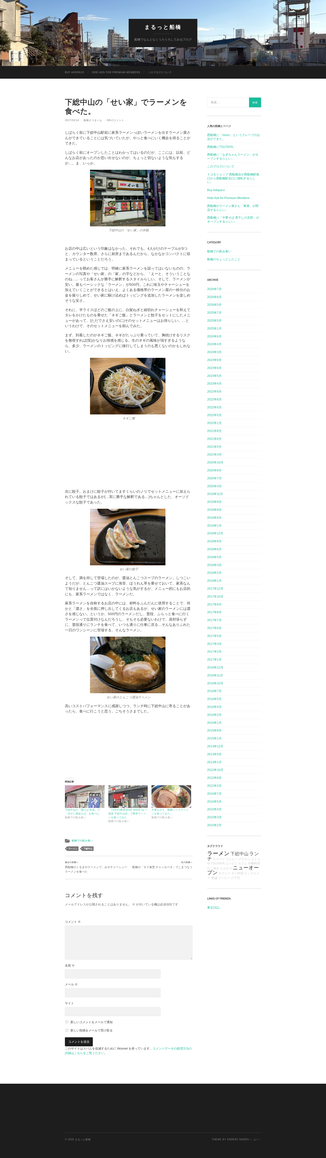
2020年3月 (214, 486)
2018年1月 (214, 580)
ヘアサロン (243, 859)
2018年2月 (214, 572)
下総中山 (87, 848)
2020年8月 (214, 470)
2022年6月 (214, 407)
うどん (230, 859)
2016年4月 (214, 706)
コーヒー (224, 877)
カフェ (242, 863)
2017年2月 (214, 651)
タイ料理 (237, 873)
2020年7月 (214, 478)
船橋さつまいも (93, 120)
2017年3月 (214, 643)
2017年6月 (214, 628)
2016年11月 (215, 675)
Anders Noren (238, 1139)
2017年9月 (214, 604)
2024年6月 (214, 336)
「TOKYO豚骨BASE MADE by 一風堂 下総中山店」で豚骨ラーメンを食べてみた (128, 813)
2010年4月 (214, 809)
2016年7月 (214, 691)
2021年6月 (214, 438)
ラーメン (72, 848)
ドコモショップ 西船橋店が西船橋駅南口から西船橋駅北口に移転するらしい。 (233, 178)
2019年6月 (214, 517)
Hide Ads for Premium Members (116, 72)
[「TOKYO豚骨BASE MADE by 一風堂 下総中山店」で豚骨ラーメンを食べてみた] (128, 796)
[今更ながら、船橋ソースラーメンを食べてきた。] (171, 796)
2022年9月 (214, 391)
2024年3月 (214, 352)
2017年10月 (215, 596)
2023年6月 (214, 368)
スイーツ (219, 859)
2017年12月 (215, 588)
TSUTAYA (218, 863)
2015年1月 (214, 738)
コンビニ (231, 863)
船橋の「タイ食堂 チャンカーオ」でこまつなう (162, 865)
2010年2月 (214, 825)
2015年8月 (214, 730)
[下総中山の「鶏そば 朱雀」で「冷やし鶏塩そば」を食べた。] (85, 796)
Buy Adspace (74, 72)
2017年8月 (214, 612)
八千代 (235, 877)
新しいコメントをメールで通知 (91, 1022)
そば (214, 878)
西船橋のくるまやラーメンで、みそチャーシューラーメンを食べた (96, 867)
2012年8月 (214, 777)
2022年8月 (214, 399)
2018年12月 (215, 533)
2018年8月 (214, 541)
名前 (70, 965)
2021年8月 (214, 431)
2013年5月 (214, 754)
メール (71, 984)
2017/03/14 (72, 120)
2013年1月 (214, 762)
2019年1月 (214, 525)
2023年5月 (214, 375)
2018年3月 (214, 565)
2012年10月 (215, 769)
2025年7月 (214, 312)
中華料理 (254, 863)
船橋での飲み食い (82, 840)
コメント (73, 921)
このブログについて (160, 72)
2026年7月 (214, 289)
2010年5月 (214, 801)
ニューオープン (233, 870)
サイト (69, 1003)
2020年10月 (215, 462)
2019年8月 (214, 509)
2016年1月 (214, 722)
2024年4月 (214, 344)
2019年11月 (215, 494)
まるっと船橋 (163, 27)
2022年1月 (214, 423)
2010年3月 (214, 817)
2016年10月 (215, 683)
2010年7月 (214, 793)
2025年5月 (214, 320)
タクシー (224, 873)
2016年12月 (215, 667)
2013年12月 (215, 746)
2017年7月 (214, 620)
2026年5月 (214, 304)
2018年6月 (214, 549)
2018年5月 (214, 557)
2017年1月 (214, 659)
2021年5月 (214, 446)
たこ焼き (213, 868)
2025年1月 (214, 328)
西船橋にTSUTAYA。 (221, 146)
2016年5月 (214, 699)
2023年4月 (214, 383)
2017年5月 (214, 636)
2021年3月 (214, 454)
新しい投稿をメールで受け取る (91, 1030)
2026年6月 (214, 297)
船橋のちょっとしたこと (223, 259)
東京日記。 (214, 907)
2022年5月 (214, 415)
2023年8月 (214, 360)
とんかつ (226, 868)
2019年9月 (214, 501)
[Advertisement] (128, 452)
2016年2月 (214, 714)
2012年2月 (214, 785)
